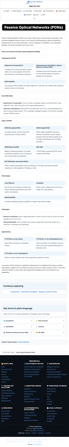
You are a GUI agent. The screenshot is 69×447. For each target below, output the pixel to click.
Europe (49, 394)
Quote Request (5, 379)
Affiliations (27, 418)
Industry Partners (29, 412)
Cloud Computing (6, 390)
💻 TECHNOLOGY (49, 11)
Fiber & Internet (23, 342)
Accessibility (50, 418)
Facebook (41, 433)
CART (42, 15)
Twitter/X (34, 433)
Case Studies (5, 413)
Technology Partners (30, 415)
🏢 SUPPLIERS (27, 11)
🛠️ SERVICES (38, 11)
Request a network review (48, 292)
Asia (48, 396)
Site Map (49, 421)
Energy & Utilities (29, 401)
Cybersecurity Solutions (54, 372)
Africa (48, 399)
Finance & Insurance (30, 391)
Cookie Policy (51, 416)
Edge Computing (6, 395)
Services (4, 374)
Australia (49, 401)
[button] (34, 18)
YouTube (48, 433)
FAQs (2, 421)
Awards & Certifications (31, 420)
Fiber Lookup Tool (6, 369)
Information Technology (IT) (32, 369)
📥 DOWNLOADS (61, 11)
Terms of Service (52, 413)
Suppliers (4, 372)
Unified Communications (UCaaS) (57, 374)
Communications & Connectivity (33, 367)
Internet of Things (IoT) (54, 377)
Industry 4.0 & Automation (32, 372)
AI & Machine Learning (8, 393)
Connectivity (15, 292)
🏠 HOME (6, 11)
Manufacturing (28, 394)
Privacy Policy (51, 411)
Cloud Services (51, 369)
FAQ (39, 441)
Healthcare (27, 389)
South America (51, 391)
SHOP (36, 15)
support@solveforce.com (36, 430)
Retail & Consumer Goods (31, 399)
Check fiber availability (29, 292)
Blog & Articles (5, 411)
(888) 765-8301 (34, 6)
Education (27, 396)
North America (51, 389)
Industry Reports (6, 416)
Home (12, 352)
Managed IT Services (53, 367)
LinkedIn (27, 433)
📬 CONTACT (28, 15)
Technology (4, 377)
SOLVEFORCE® (36, 444)
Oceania (49, 404)
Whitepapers (5, 418)
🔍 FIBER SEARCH (16, 11)
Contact (3, 382)
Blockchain (4, 398)
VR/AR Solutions (6, 400)
